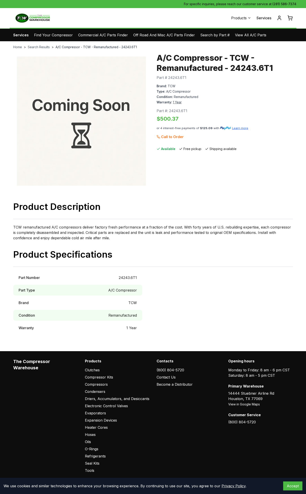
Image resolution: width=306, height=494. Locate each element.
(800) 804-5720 (170, 370)
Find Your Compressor (53, 35)
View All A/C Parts (250, 35)
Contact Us (166, 377)
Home (17, 47)
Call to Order (172, 137)
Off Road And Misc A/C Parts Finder (164, 35)
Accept (293, 486)
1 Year (177, 102)
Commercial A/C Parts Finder (103, 35)
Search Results (39, 47)
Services (263, 18)
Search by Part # (215, 35)
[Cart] (290, 18)
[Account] (279, 18)
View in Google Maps (244, 404)
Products (239, 18)
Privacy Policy (234, 486)
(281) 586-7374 (284, 4)
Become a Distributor (175, 384)
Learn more (240, 128)
